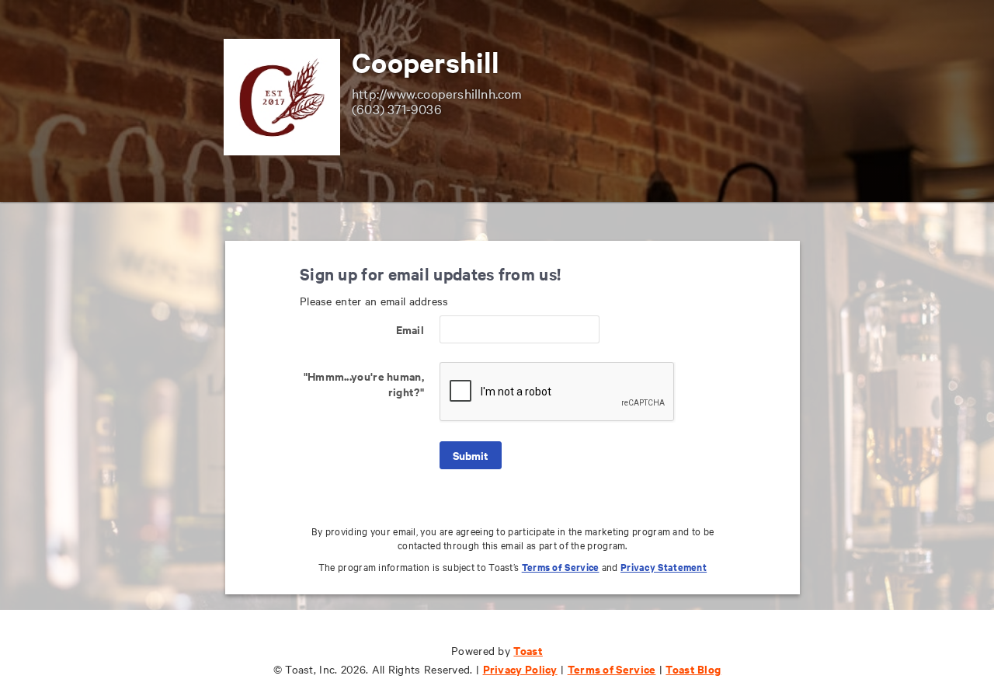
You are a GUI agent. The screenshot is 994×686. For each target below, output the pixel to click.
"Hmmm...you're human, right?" (364, 383)
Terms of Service (561, 566)
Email (410, 329)
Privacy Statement (663, 566)
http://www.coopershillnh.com (437, 93)
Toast (528, 650)
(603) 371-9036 (397, 108)
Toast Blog (693, 668)
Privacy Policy (520, 668)
